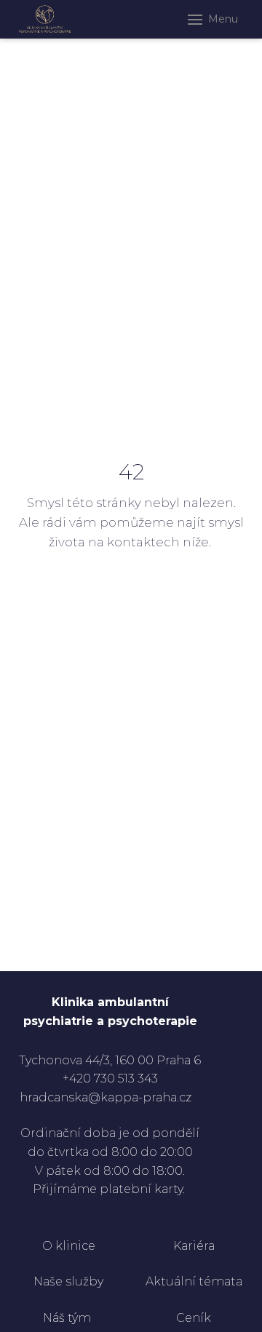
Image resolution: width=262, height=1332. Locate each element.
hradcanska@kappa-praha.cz (105, 1097)
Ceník (193, 1318)
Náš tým (68, 1318)
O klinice (68, 1246)
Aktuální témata (194, 1281)
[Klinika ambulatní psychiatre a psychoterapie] (44, 19)
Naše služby (68, 1281)
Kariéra (194, 1246)
